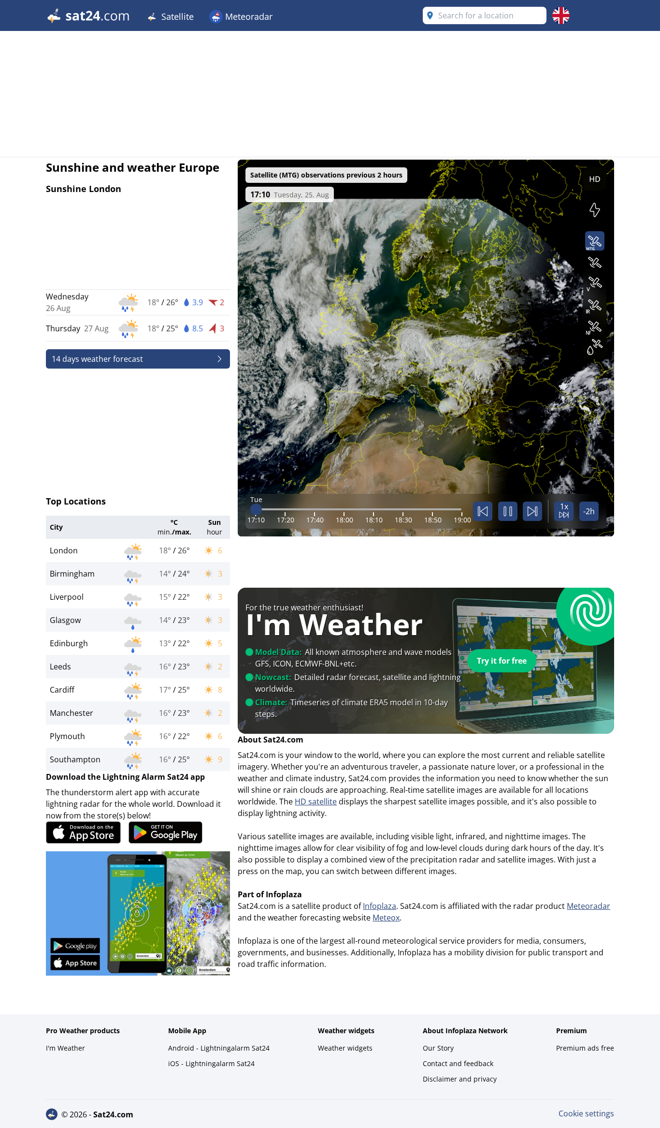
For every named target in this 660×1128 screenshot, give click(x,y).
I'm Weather (65, 1048)
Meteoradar (248, 16)
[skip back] (482, 511)
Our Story (438, 1048)
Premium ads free (585, 1048)
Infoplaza (379, 906)
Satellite (176, 16)
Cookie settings (586, 1113)
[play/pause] (507, 511)
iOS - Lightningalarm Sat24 (211, 1063)
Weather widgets (345, 1048)
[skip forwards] (532, 511)
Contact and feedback (458, 1063)
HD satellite (316, 801)
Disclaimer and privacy (460, 1078)
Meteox (386, 917)
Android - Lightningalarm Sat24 (219, 1048)
